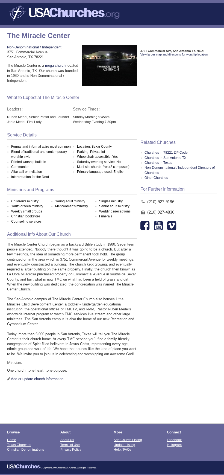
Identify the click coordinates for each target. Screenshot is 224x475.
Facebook (174, 440)
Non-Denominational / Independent (34, 47)
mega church (55, 65)
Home (11, 440)
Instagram (174, 445)
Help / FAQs (122, 449)
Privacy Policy (70, 449)
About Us (67, 440)
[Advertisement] (178, 98)
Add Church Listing (128, 440)
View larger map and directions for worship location (174, 54)
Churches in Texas (158, 163)
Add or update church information (37, 379)
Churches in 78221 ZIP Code (166, 153)
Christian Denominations (25, 449)
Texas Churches (19, 445)
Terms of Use (70, 445)
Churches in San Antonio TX (165, 158)
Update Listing (124, 445)
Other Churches (156, 178)
